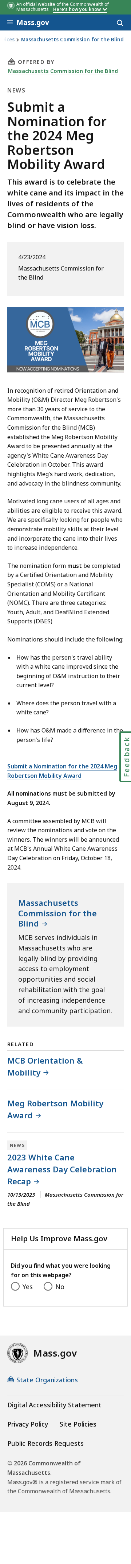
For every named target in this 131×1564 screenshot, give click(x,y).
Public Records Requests (45, 1443)
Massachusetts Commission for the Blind (72, 40)
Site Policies (78, 1424)
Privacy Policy (27, 1424)
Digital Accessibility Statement (54, 1404)
